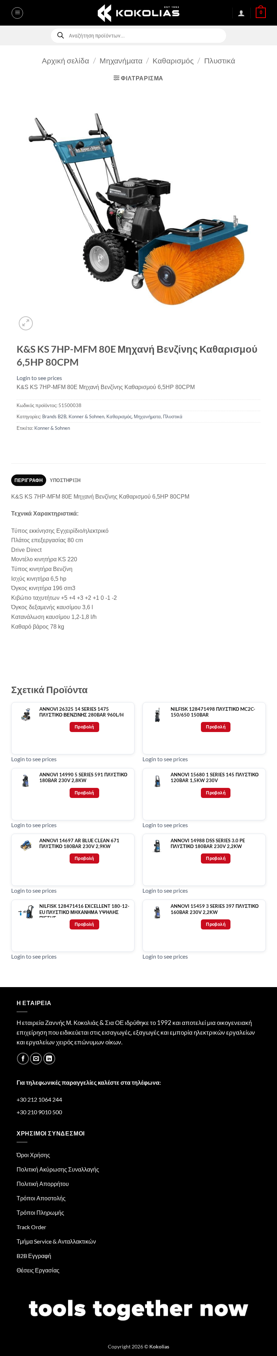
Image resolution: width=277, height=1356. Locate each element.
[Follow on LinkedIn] (49, 1059)
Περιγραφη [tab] (28, 480)
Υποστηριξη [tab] (65, 480)
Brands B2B (54, 416)
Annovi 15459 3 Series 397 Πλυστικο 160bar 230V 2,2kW (215, 909)
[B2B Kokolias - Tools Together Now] (138, 12)
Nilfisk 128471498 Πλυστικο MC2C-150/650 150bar (213, 712)
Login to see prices (39, 377)
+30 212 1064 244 (39, 1099)
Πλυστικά (219, 60)
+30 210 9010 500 (39, 1112)
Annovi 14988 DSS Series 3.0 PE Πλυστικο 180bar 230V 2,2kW (208, 843)
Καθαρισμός (173, 60)
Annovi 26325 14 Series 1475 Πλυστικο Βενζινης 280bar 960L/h (81, 712)
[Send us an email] (36, 1059)
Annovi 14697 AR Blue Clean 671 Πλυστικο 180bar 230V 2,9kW (79, 843)
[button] (17, 13)
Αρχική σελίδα (65, 60)
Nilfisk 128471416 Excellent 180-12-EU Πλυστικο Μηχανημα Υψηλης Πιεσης (84, 912)
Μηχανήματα (121, 60)
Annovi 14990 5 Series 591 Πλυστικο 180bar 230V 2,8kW (83, 777)
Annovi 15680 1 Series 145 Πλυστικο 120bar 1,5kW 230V (215, 777)
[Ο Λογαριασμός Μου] (241, 13)
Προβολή (84, 727)
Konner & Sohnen (86, 416)
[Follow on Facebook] (23, 1059)
